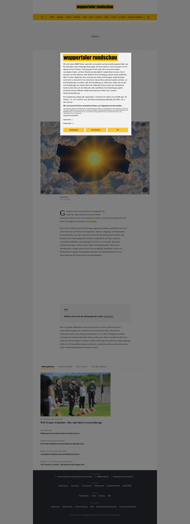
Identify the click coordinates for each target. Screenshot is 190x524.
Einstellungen (73, 130)
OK (118, 130)
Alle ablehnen (95, 130)
